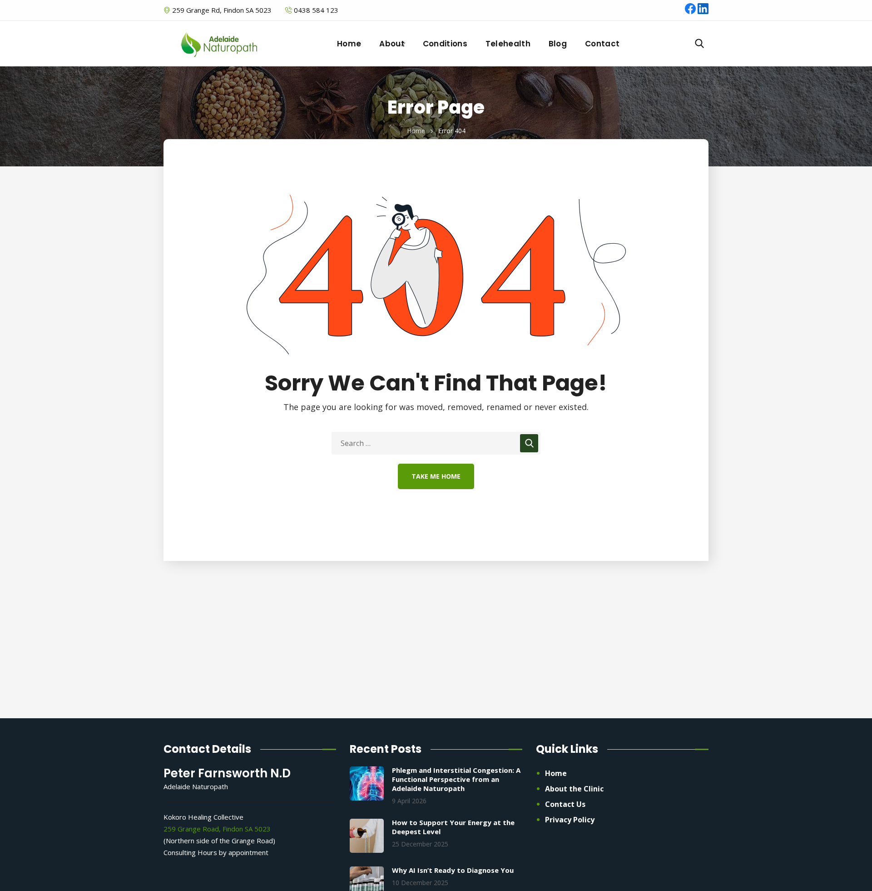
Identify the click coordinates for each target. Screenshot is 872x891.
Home (416, 130)
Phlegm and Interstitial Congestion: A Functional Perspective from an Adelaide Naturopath (456, 779)
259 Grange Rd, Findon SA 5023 (221, 10)
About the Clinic (574, 789)
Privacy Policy (570, 820)
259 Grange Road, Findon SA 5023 (217, 828)
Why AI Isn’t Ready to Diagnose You (453, 870)
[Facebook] (691, 11)
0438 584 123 (316, 10)
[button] (699, 43)
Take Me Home (436, 476)
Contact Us (565, 804)
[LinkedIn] (703, 11)
